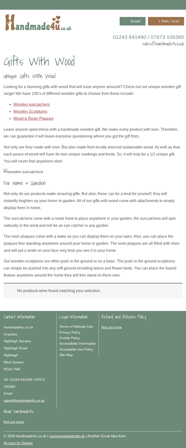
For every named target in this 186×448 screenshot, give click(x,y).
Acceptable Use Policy (76, 349)
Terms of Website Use (76, 326)
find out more (111, 327)
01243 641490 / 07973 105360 (148, 37)
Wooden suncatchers (31, 104)
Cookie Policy (69, 338)
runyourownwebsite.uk (67, 436)
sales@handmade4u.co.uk (163, 43)
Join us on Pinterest (167, 5)
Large (165, 435)
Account (136, 21)
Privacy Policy (69, 332)
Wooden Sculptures (30, 111)
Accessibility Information (77, 343)
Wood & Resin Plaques (33, 118)
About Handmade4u (18, 411)
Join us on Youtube (181, 5)
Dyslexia (172, 435)
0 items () (169, 21)
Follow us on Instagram (174, 5)
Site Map (66, 355)
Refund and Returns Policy (123, 316)
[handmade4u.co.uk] (38, 23)
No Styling (180, 435)
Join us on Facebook (160, 5)
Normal (158, 435)
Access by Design (18, 443)
